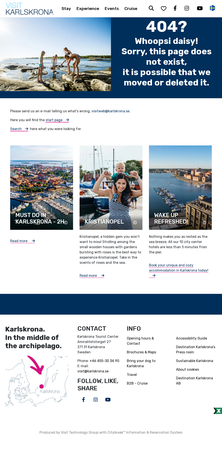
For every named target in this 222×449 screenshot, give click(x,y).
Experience (88, 8)
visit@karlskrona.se (93, 371)
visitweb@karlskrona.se (110, 111)
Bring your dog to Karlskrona (141, 363)
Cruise (130, 8)
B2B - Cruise (137, 383)
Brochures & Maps (141, 352)
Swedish (212, 8)
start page (54, 120)
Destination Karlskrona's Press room (195, 349)
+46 (93, 361)
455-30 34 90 (108, 361)
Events (112, 8)
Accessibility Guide (191, 338)
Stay (66, 8)
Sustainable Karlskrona (194, 361)
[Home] (29, 8)
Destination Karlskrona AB (194, 380)
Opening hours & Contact (140, 341)
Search (16, 129)
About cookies (187, 369)
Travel (132, 375)
